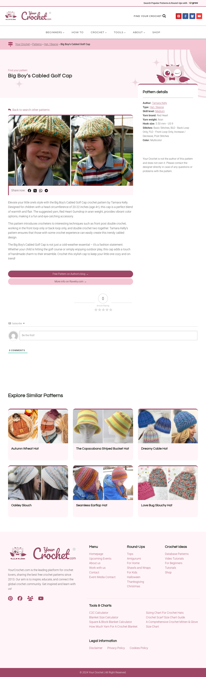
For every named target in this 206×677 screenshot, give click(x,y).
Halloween (133, 577)
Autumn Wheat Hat (25, 448)
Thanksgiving (135, 581)
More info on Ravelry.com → (71, 281)
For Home (133, 563)
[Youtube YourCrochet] (41, 598)
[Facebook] (185, 16)
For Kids (132, 572)
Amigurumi (134, 558)
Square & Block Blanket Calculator (110, 622)
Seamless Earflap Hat (91, 505)
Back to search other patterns (31, 109)
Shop (156, 32)
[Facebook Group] (192, 16)
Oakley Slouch (21, 505)
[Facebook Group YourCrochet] (30, 598)
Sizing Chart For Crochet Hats (165, 612)
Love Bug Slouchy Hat (156, 505)
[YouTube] (199, 16)
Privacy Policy (116, 648)
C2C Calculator (98, 612)
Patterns (37, 44)
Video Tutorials (174, 558)
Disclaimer (96, 648)
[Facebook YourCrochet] (20, 598)
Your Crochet (22, 44)
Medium (160, 111)
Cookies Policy (139, 648)
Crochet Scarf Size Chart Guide (165, 617)
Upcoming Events (100, 558)
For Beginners (173, 563)
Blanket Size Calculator (103, 617)
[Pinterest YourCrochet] (10, 598)
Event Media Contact (102, 577)
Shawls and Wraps (139, 567)
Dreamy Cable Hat (154, 448)
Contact (94, 572)
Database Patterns (177, 554)
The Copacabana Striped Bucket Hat (102, 448)
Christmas (133, 586)
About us (94, 563)
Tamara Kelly (159, 103)
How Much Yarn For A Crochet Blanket (113, 626)
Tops (130, 554)
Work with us (97, 567)
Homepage (96, 554)
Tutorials (170, 567)
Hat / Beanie (51, 44)
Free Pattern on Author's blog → (71, 273)
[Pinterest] (179, 16)
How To (78, 32)
